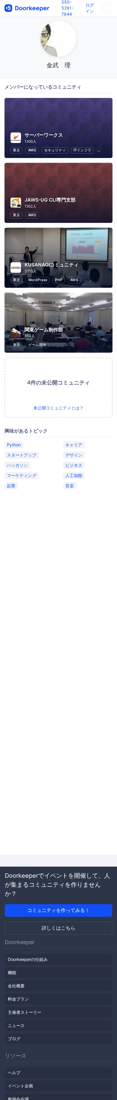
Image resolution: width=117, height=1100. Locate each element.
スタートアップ (21, 454)
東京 (16, 150)
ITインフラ (82, 150)
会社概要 (16, 985)
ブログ (14, 1038)
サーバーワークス (44, 135)
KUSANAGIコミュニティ (52, 265)
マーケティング (21, 475)
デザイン (73, 454)
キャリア (73, 444)
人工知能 (73, 475)
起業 (11, 485)
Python (14, 444)
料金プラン (18, 998)
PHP (58, 280)
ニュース (16, 1025)
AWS (32, 150)
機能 (12, 972)
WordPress (37, 280)
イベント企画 (20, 1085)
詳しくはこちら (58, 928)
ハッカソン (17, 465)
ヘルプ (14, 1072)
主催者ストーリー (24, 1012)
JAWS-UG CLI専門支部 (50, 200)
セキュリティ (55, 150)
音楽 (69, 485)
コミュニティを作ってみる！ (58, 910)
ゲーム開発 (37, 344)
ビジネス (73, 465)
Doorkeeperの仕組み (28, 959)
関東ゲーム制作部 (44, 330)
